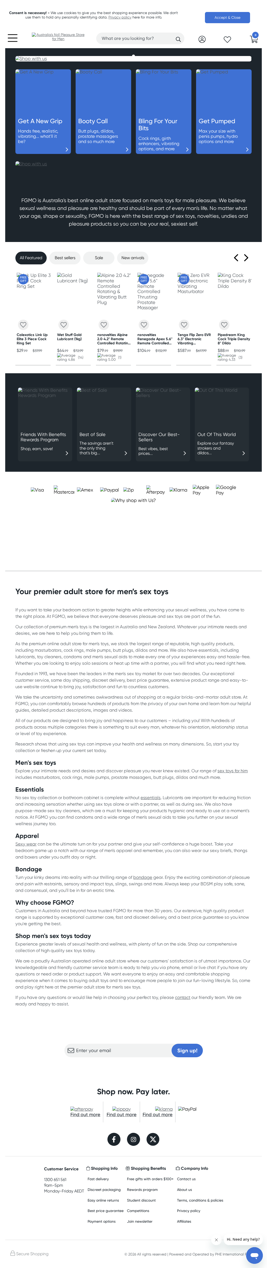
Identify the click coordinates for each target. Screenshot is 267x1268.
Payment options (102, 1221)
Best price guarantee (106, 1210)
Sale (99, 257)
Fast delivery (98, 1179)
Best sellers (65, 257)
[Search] (178, 39)
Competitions (138, 1210)
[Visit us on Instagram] (133, 1140)
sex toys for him (232, 770)
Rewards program (142, 1189)
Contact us (186, 1179)
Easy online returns (103, 1200)
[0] (254, 41)
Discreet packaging (104, 1189)
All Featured (31, 257)
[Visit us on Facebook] (113, 1140)
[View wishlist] (227, 41)
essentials (151, 797)
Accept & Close (227, 17)
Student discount (141, 1200)
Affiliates (184, 1221)
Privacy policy (119, 17)
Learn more (134, 1067)
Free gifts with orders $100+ (150, 1179)
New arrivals (133, 257)
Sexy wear (26, 844)
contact (182, 997)
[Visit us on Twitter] (153, 1140)
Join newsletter (140, 1221)
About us (184, 1189)
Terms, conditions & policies (200, 1200)
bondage (142, 877)
